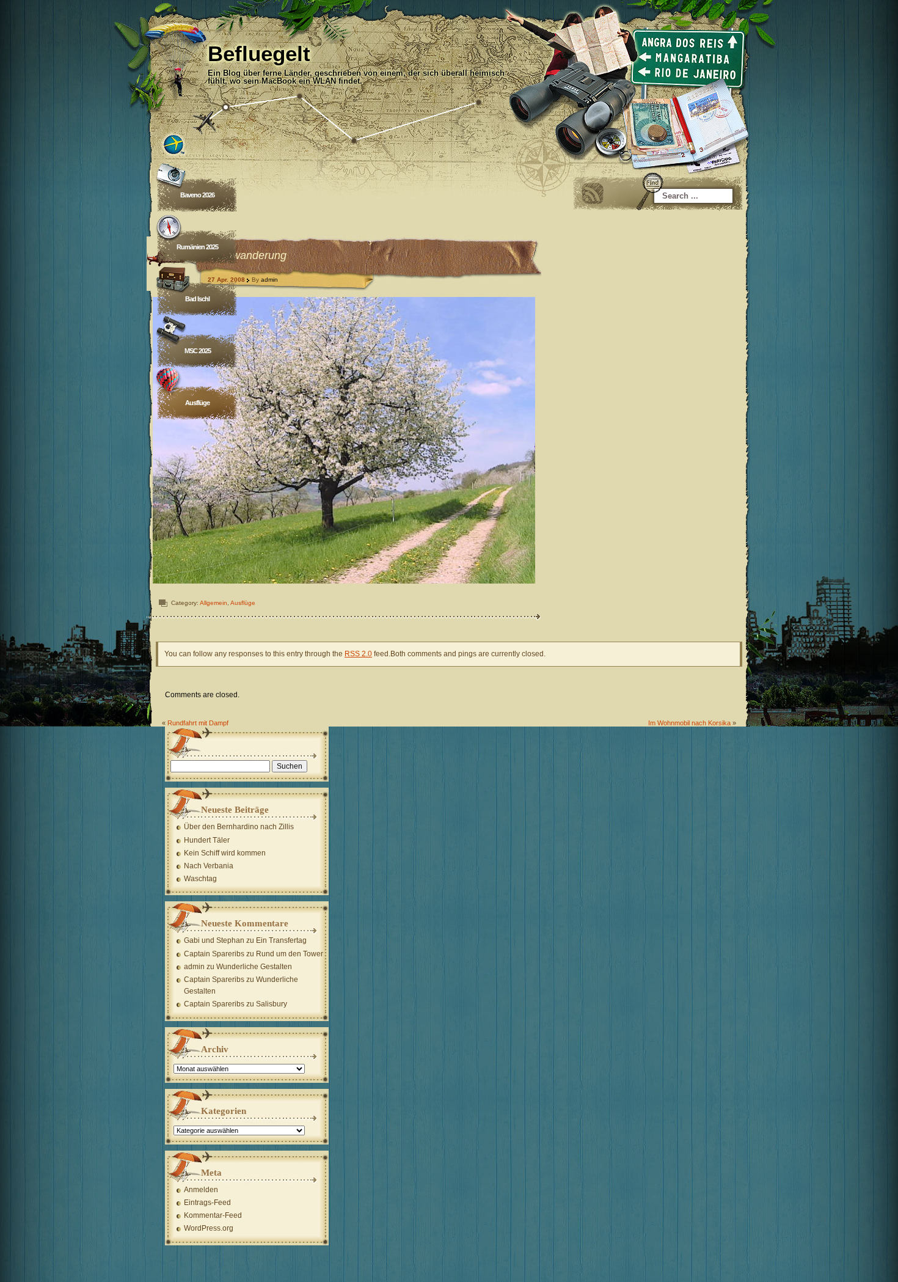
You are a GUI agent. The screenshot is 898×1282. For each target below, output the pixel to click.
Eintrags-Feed (207, 1202)
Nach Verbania (208, 866)
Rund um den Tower (289, 954)
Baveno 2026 (197, 195)
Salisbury (271, 1004)
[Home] (449, 79)
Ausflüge (197, 402)
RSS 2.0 (358, 654)
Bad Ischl (197, 298)
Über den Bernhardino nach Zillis (239, 826)
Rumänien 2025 (197, 247)
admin (269, 279)
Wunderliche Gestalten (254, 966)
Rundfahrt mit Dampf (197, 723)
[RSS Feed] (593, 194)
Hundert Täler (207, 840)
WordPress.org (208, 1228)
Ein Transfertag (281, 940)
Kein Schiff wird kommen (225, 853)
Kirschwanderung (244, 255)
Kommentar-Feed (213, 1215)
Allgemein (213, 602)
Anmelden (201, 1189)
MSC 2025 (197, 350)
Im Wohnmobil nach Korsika (689, 723)
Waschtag (200, 878)
